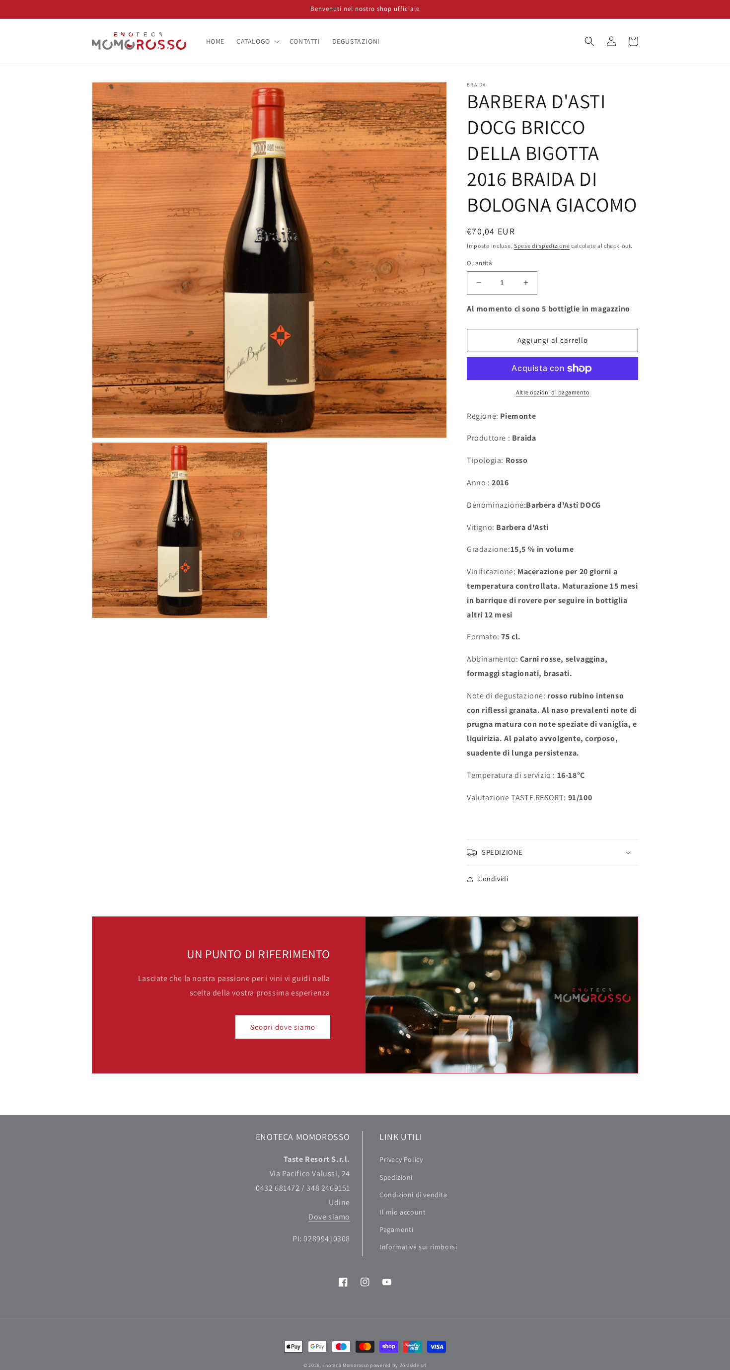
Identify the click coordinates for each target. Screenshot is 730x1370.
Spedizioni (396, 1177)
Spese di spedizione (542, 245)
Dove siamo (329, 1217)
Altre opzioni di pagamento (552, 392)
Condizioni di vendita (413, 1194)
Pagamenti (396, 1229)
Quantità (479, 263)
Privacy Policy (401, 1159)
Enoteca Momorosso (345, 1365)
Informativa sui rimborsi (418, 1246)
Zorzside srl (413, 1365)
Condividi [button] (493, 878)
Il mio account (402, 1212)
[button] (257, 41)
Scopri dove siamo (282, 1027)
